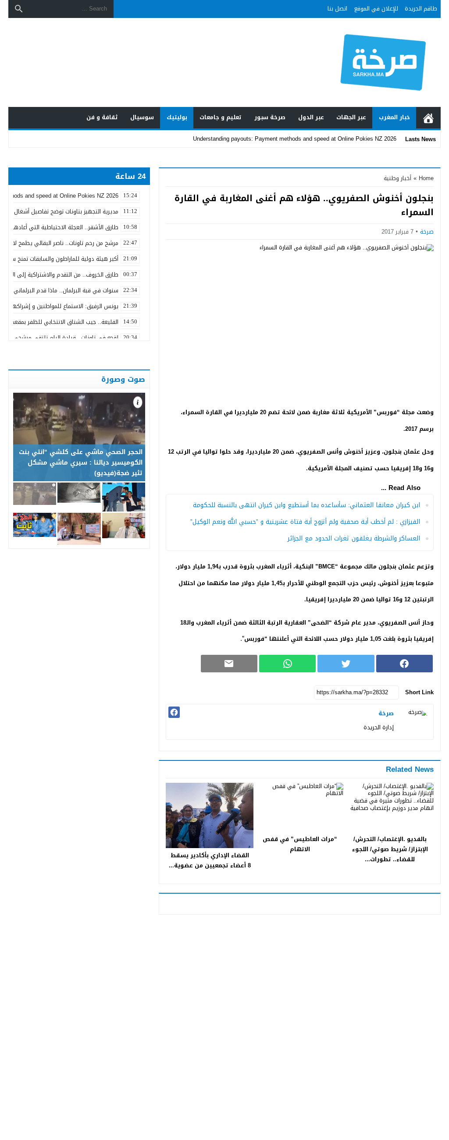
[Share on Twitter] (346, 663)
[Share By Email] (229, 663)
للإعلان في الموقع (376, 8)
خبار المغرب (394, 117)
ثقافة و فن (102, 117)
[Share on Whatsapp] (287, 663)
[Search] (18, 9)
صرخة (427, 231)
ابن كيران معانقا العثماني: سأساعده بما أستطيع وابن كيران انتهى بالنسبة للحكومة (306, 505)
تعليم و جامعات (221, 117)
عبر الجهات (351, 117)
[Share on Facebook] (404, 663)
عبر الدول (311, 117)
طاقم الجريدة (421, 8)
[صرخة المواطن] (384, 62)
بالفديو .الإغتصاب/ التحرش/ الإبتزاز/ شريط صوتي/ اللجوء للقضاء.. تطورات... (390, 849)
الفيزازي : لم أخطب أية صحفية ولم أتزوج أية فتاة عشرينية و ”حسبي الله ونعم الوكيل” (305, 522)
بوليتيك (177, 117)
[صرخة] (416, 722)
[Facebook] (174, 712)
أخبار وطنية (397, 178)
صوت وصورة (123, 379)
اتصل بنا (337, 8)
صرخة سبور (269, 117)
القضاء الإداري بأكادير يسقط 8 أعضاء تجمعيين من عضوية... (210, 860)
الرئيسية (428, 117)
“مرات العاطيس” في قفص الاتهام (300, 844)
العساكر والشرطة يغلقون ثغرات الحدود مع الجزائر (354, 538)
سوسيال (142, 117)
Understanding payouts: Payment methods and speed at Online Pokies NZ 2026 (294, 138)
